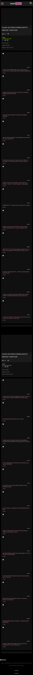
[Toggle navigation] (2, 3)
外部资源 (16, 670)
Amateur (8, 45)
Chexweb (7, 43)
